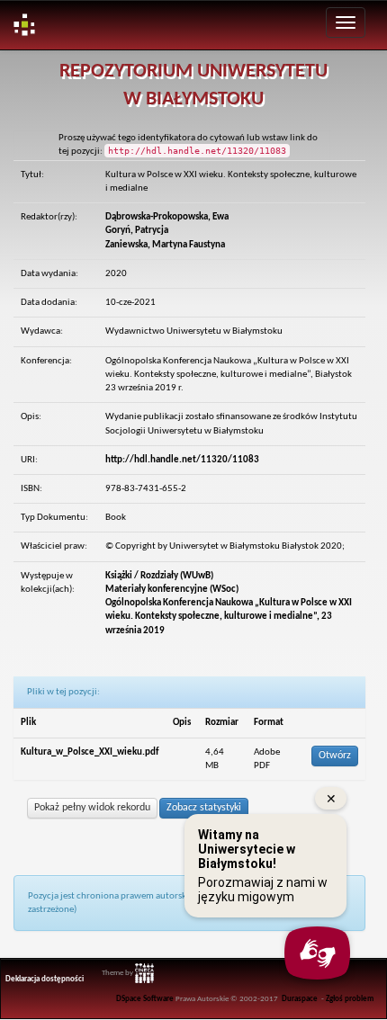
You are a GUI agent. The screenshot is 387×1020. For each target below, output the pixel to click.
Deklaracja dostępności (44, 979)
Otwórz (335, 755)
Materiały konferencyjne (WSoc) (171, 590)
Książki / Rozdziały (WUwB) (159, 576)
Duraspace (300, 999)
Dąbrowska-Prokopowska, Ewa (167, 217)
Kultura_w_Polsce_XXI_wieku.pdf (89, 752)
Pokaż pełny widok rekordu (92, 807)
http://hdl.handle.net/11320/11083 (182, 460)
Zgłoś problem (350, 999)
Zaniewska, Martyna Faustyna (165, 245)
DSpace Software (145, 999)
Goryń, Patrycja (136, 231)
